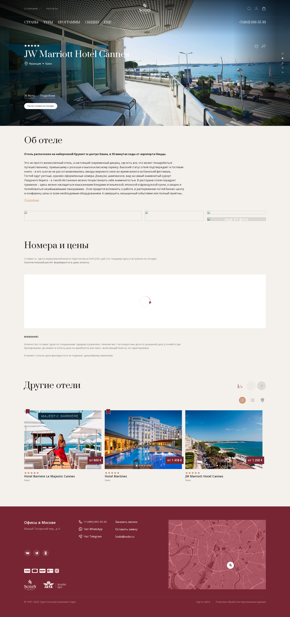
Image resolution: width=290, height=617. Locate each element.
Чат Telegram (93, 536)
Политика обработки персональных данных (241, 601)
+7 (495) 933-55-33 (95, 521)
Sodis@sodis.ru (124, 536)
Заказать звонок (126, 522)
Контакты (52, 8)
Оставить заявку (126, 529)
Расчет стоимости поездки (41, 106)
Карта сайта (203, 601)
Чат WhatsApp (93, 529)
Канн (48, 63)
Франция (35, 63)
